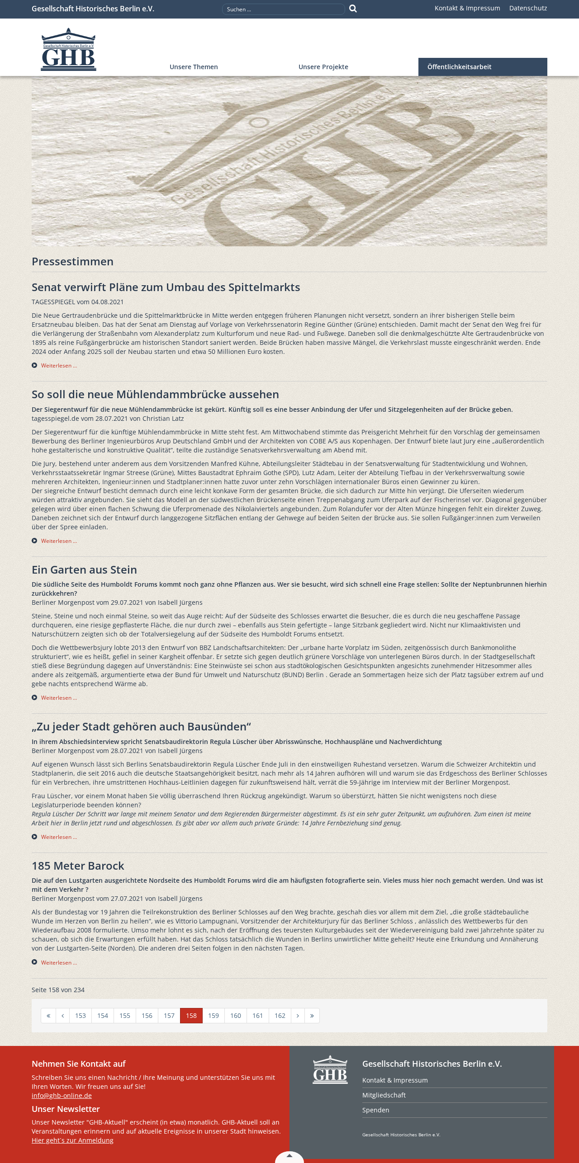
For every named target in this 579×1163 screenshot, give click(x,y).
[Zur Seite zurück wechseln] (63, 1015)
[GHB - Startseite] (96, 49)
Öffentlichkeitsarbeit (459, 66)
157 (169, 1015)
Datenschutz (528, 8)
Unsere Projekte (323, 66)
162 (280, 1015)
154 (102, 1015)
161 (257, 1015)
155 (124, 1015)
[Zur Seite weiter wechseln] (298, 1015)
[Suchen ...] (353, 9)
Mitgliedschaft (384, 1095)
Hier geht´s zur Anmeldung (73, 1140)
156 (147, 1015)
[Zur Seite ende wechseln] (312, 1015)
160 (235, 1015)
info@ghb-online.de (62, 1095)
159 (213, 1015)
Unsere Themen (194, 66)
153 (80, 1015)
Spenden (375, 1110)
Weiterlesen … (59, 365)
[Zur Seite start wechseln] (48, 1015)
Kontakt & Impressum (467, 8)
